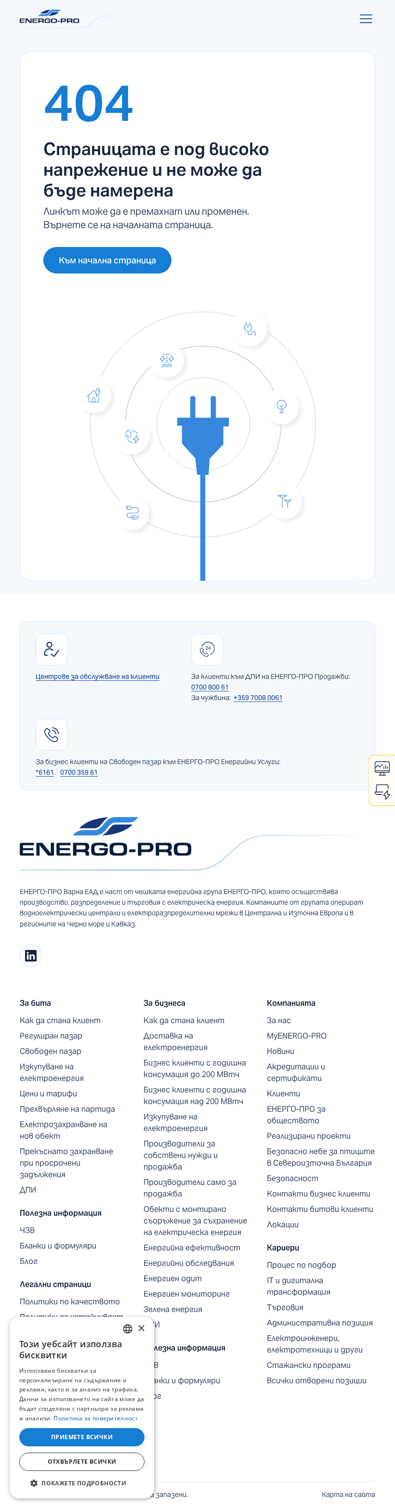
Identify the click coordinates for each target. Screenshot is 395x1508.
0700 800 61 (210, 687)
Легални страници (55, 1284)
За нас (279, 1020)
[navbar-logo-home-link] (81, 19)
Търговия (285, 1307)
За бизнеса (164, 1003)
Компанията (291, 1003)
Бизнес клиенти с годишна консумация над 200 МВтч (195, 1095)
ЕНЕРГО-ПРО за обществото (296, 1115)
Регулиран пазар (51, 1036)
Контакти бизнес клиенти (318, 1194)
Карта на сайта (348, 1494)
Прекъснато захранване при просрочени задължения (66, 1163)
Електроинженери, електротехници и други (315, 1344)
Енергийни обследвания (189, 1263)
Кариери (283, 1248)
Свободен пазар (50, 1051)
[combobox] (127, 1329)
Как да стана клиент (60, 1020)
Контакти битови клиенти (320, 1209)
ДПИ (28, 1190)
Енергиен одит (173, 1279)
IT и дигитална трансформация (298, 1286)
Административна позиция (320, 1323)
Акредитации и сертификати (296, 1072)
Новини (280, 1051)
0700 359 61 (79, 772)
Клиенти (283, 1094)
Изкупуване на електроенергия (52, 1072)
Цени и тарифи (48, 1094)
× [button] (141, 1328)
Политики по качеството (70, 1302)
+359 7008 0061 (258, 697)
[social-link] (31, 956)
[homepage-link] (197, 844)
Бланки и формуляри (58, 1246)
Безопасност (292, 1178)
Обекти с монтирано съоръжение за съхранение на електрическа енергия (195, 1220)
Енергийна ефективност (192, 1248)
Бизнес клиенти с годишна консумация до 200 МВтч (195, 1068)
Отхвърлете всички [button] (82, 1461)
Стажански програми (309, 1365)
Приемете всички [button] (82, 1437)
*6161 (45, 772)
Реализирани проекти (309, 1136)
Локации (283, 1225)
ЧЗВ (27, 1230)
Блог (29, 1261)
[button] (364, 19)
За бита (35, 1003)
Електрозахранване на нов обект (63, 1130)
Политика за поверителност (95, 1418)
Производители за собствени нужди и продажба (181, 1155)
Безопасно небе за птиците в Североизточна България (321, 1157)
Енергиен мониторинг (187, 1294)
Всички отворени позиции (317, 1381)
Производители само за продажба (190, 1188)
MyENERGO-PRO (297, 1036)
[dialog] (82, 1407)
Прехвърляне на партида (67, 1109)
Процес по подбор (301, 1265)
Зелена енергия (173, 1309)
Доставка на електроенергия (176, 1042)
